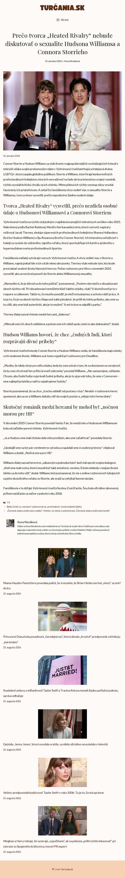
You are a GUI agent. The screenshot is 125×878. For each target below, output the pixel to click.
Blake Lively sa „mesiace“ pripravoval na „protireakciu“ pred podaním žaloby (44, 506)
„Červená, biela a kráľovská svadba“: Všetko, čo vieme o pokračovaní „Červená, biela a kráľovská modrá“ (58, 510)
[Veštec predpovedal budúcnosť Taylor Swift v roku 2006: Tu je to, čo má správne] (62, 784)
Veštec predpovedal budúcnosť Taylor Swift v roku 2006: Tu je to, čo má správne (53, 792)
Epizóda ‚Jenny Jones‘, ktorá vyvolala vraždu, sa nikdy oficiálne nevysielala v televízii (55, 744)
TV (8, 502)
